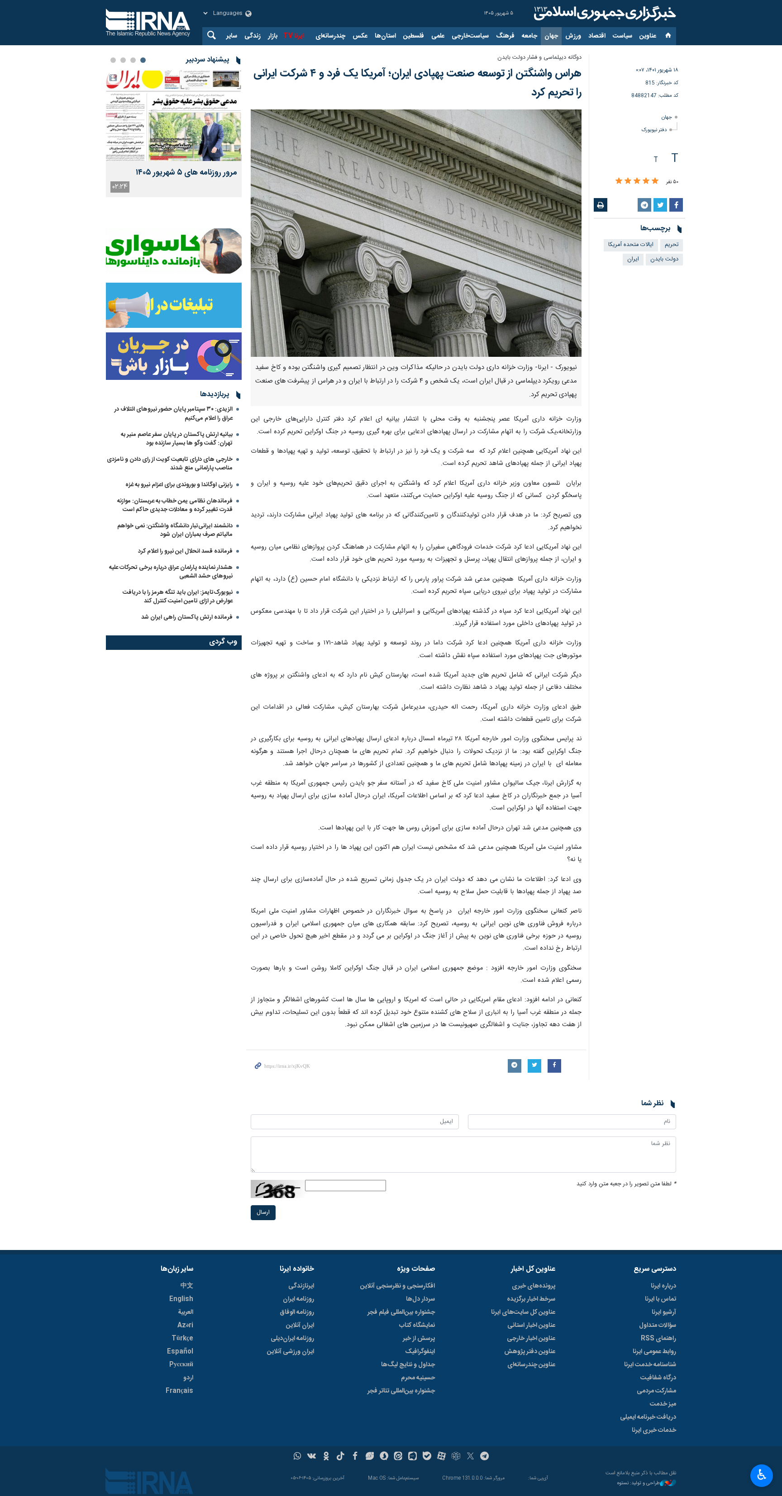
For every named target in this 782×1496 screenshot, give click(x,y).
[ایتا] (398, 1457)
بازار (272, 36)
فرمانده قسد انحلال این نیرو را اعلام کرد (185, 551)
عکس (360, 36)
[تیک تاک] (340, 1457)
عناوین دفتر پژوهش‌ (529, 1351)
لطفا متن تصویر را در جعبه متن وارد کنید (626, 1184)
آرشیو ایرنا (664, 1312)
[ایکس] (470, 1457)
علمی (437, 36)
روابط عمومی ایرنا (654, 1351)
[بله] (427, 1457)
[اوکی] (326, 1457)
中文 (187, 1286)
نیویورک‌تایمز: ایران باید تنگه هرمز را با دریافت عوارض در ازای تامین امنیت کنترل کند (178, 596)
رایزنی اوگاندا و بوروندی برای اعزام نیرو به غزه (179, 485)
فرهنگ (505, 36)
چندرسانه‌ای (330, 36)
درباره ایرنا (663, 1286)
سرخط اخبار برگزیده (531, 1299)
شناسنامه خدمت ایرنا (650, 1364)
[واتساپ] (297, 1457)
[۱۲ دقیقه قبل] (174, 116)
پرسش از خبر (419, 1338)
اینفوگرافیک (420, 1351)
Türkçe (182, 1338)
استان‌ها (385, 36)
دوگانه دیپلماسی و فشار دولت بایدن (539, 57)
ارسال (263, 1212)
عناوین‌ (647, 36)
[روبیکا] (456, 1457)
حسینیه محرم (418, 1378)
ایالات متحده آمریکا (630, 245)
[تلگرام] (485, 1457)
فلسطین (413, 36)
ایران (633, 259)
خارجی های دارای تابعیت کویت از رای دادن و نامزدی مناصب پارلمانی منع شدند (170, 463)
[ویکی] (311, 1457)
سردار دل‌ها (420, 1299)
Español (180, 1351)
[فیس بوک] (355, 1457)
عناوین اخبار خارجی (531, 1338)
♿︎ (761, 1475)
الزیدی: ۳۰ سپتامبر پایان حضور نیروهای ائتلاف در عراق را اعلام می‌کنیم (173, 413)
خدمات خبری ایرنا (654, 1430)
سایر (231, 36)
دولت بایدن (664, 259)
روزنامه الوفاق (297, 1312)
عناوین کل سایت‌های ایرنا (523, 1312)
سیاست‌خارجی (470, 36)
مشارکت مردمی (656, 1391)
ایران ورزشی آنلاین (290, 1351)
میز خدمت (663, 1404)
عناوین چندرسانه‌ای (531, 1364)
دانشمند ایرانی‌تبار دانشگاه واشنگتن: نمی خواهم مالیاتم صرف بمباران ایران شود (175, 530)
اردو (188, 1378)
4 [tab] (113, 60)
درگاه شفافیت (658, 1378)
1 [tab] (143, 60)
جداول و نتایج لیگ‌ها (408, 1364)
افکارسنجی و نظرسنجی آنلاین (397, 1286)
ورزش (573, 36)
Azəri (185, 1325)
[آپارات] (441, 1457)
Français (179, 1391)
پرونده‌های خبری (533, 1286)
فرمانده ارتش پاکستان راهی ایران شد (187, 617)
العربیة (185, 1312)
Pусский (181, 1364)
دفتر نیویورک (654, 130)
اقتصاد (597, 36)
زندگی (252, 36)
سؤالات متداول (657, 1325)
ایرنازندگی (301, 1286)
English (181, 1299)
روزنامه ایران (298, 1299)
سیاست (622, 36)
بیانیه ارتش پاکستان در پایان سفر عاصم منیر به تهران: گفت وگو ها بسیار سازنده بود (177, 439)
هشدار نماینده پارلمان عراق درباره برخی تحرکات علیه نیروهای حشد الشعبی (171, 572)
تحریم (671, 245)
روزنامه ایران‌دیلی (292, 1338)
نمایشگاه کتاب (417, 1325)
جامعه (529, 36)
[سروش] (384, 1457)
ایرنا (603, 14)
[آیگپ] (412, 1457)
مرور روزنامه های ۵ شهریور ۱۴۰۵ (186, 173)
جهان (551, 36)
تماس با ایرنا (660, 1299)
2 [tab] (133, 60)
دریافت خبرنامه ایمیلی (648, 1417)
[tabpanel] (174, 134)
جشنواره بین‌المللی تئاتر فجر (401, 1391)
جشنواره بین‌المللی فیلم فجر (401, 1312)
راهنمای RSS (658, 1338)
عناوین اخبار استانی (531, 1325)
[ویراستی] (369, 1457)
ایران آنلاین (300, 1325)
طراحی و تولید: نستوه (638, 1483)
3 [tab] (123, 60)
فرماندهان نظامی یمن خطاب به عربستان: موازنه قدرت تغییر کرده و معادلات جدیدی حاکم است (175, 505)
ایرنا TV (293, 36)
